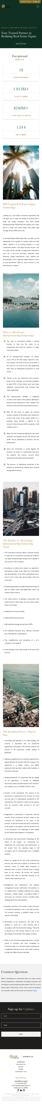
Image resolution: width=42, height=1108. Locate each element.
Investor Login (26, 1)
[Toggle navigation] (38, 6)
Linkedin (36, 1)
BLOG (21, 1067)
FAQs (35, 990)
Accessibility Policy (24, 1095)
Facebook (34, 1)
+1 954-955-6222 (21, 1083)
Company (21, 1062)
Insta (38, 1)
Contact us (21, 1071)
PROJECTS (21, 1064)
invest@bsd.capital (21, 1081)
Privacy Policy (31, 1094)
